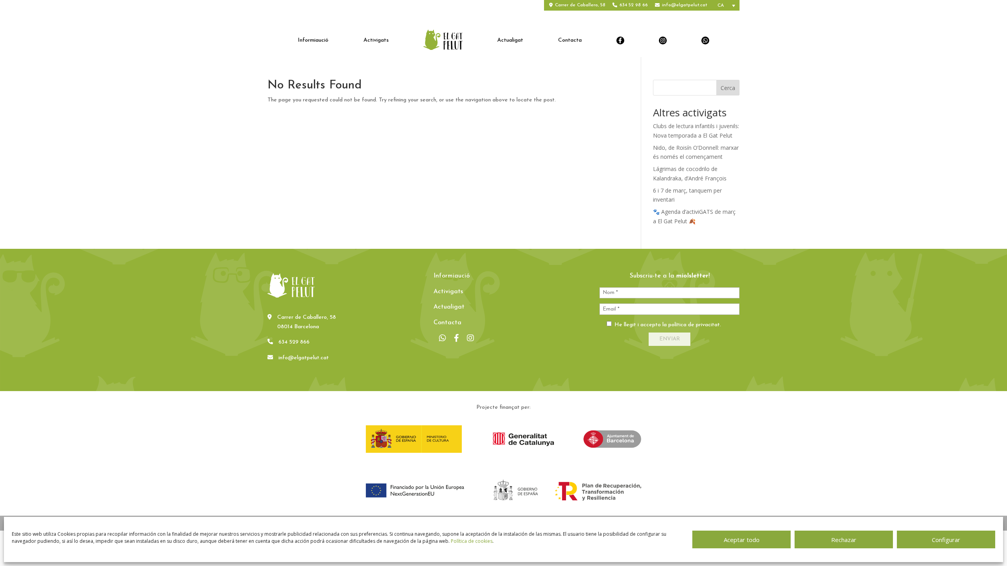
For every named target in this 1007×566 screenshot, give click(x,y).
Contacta (570, 40)
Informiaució (313, 40)
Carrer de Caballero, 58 (580, 5)
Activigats (376, 40)
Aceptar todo (742, 540)
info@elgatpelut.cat (684, 5)
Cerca (728, 88)
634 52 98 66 (634, 5)
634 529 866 (294, 342)
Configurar (946, 540)
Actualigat (510, 40)
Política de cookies (471, 541)
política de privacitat (694, 325)
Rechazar (843, 540)
